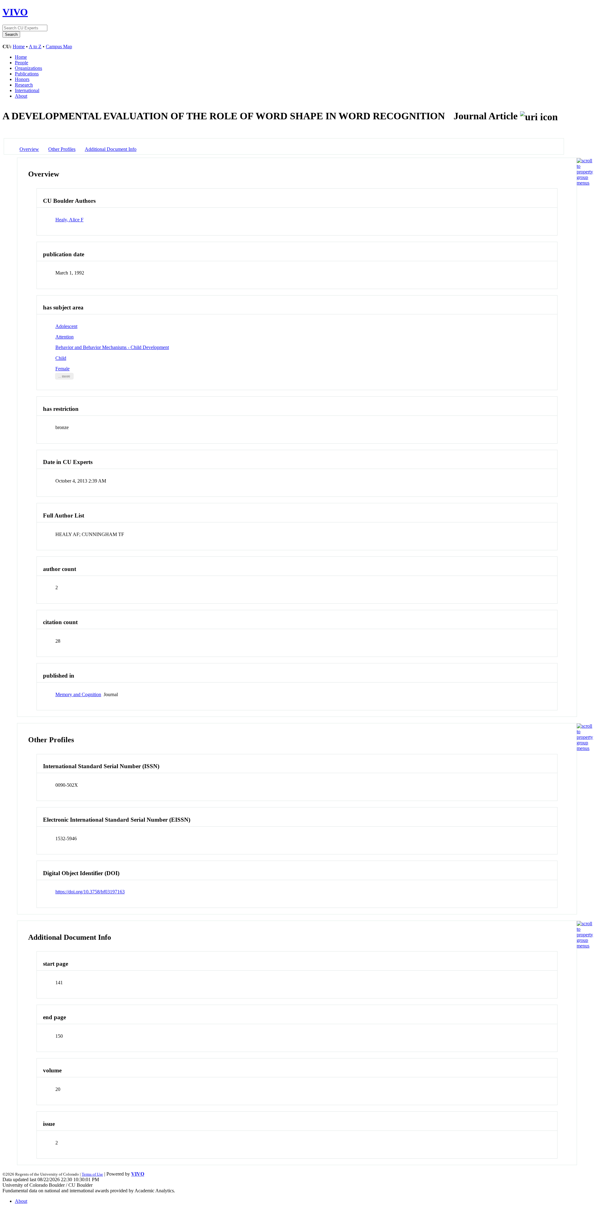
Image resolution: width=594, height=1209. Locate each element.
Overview (29, 149)
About (21, 96)
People (21, 62)
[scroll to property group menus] (585, 182)
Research (24, 84)
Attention (64, 336)
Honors (22, 79)
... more (64, 376)
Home (19, 46)
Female (62, 368)
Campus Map (59, 46)
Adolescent (66, 326)
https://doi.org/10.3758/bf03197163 (90, 891)
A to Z (35, 46)
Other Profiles (61, 149)
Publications (27, 73)
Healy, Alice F (69, 219)
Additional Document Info (110, 149)
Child (60, 358)
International (27, 90)
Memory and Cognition (78, 694)
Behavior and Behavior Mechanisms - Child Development (112, 347)
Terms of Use (92, 1174)
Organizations (28, 68)
